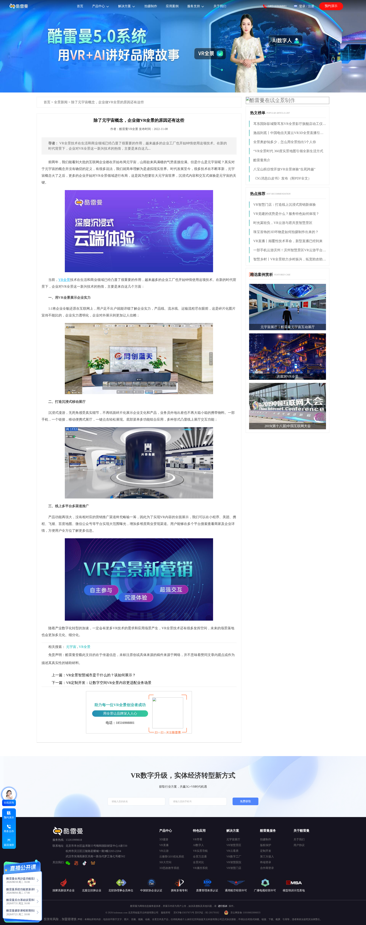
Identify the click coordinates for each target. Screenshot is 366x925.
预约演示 (331, 6)
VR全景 (84, 647)
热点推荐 (257, 194)
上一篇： (59, 675)
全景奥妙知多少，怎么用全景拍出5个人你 (284, 142)
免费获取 (245, 801)
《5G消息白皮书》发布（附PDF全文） (282, 178)
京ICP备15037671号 (184, 912)
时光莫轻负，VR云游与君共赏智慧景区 (282, 223)
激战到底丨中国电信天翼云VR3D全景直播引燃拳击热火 (289, 133)
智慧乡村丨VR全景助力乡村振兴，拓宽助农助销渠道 (289, 259)
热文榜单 (257, 113)
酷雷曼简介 (261, 160)
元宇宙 (71, 647)
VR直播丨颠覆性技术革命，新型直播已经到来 (288, 241)
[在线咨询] (9, 794)
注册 (311, 6)
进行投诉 (222, 906)
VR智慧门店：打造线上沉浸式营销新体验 (284, 204)
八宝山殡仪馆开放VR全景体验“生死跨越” (284, 169)
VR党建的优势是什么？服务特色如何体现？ (286, 213)
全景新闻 (61, 102)
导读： (53, 143)
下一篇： (59, 683)
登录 (302, 6)
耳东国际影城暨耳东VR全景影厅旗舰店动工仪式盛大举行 (289, 124)
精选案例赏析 (261, 274)
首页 (47, 102)
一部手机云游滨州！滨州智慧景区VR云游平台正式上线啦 (289, 250)
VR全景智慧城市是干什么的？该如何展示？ (94, 675)
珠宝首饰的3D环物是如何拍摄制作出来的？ (286, 232)
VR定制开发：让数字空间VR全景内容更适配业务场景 (101, 683)
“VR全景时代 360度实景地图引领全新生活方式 (288, 151)
